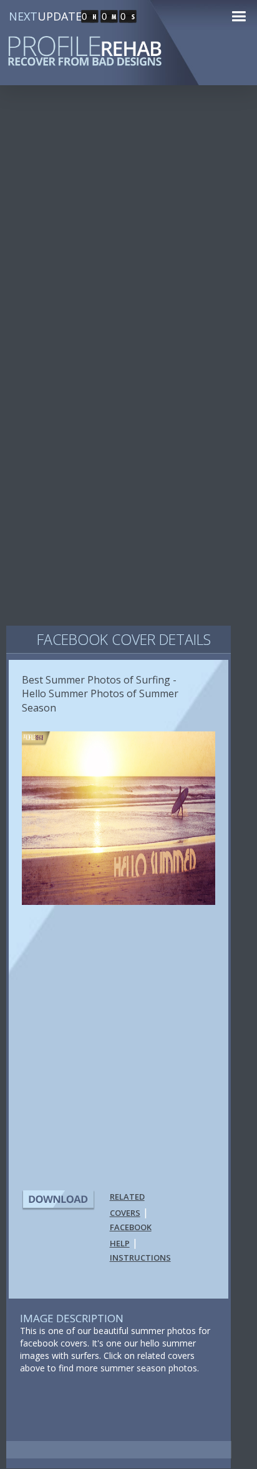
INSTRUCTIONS (140, 1257)
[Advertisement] (128, 236)
